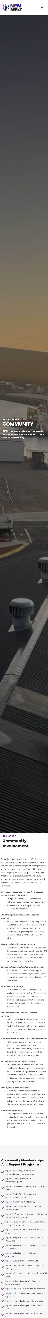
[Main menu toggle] (42, 7)
